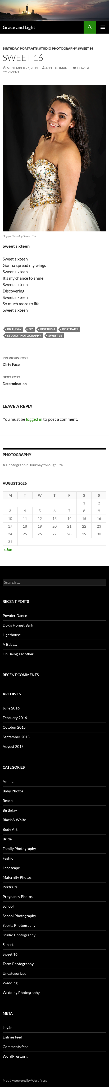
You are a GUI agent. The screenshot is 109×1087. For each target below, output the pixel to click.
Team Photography (18, 963)
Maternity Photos (17, 877)
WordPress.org (15, 1056)
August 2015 (13, 746)
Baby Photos (13, 791)
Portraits (29, 48)
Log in (7, 1027)
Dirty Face (15, 361)
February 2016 (15, 717)
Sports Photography (19, 925)
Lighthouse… (13, 634)
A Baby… (10, 644)
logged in (34, 419)
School (8, 906)
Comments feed (16, 1046)
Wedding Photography (21, 992)
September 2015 (16, 737)
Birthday (11, 48)
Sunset (8, 944)
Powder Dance (15, 615)
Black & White (14, 819)
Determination (15, 380)
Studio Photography (58, 48)
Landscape (11, 867)
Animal (9, 781)
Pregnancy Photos (18, 896)
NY (31, 329)
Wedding (10, 983)
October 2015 (14, 727)
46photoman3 (57, 68)
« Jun (8, 549)
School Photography (19, 915)
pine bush (47, 329)
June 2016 (11, 708)
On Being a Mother (18, 654)
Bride (7, 839)
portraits (70, 329)
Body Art (10, 829)
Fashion (9, 858)
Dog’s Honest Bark (18, 625)
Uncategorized (14, 973)
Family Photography (19, 848)
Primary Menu (102, 27)
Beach (8, 800)
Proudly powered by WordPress (25, 1080)
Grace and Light (19, 27)
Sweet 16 (85, 48)
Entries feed (12, 1037)
